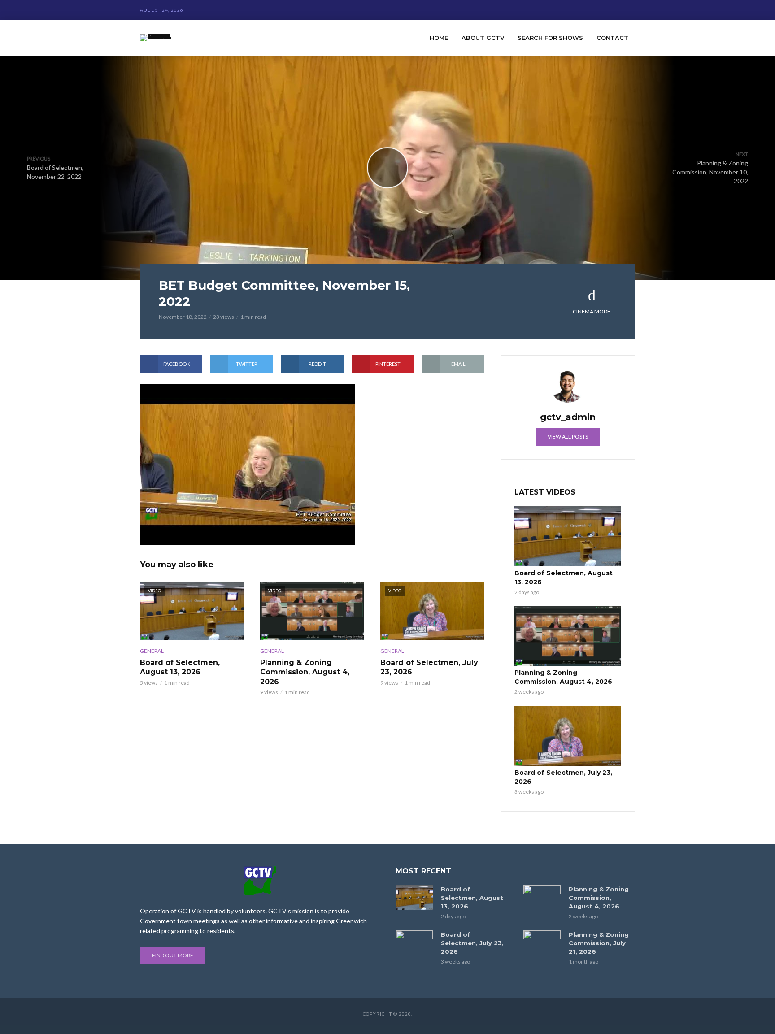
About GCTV (483, 37)
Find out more (172, 955)
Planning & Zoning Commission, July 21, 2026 (599, 943)
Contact (612, 37)
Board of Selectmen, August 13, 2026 (180, 667)
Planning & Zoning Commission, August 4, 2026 (304, 672)
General (152, 650)
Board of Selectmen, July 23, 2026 (429, 667)
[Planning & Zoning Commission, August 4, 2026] (567, 636)
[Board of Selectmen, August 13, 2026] (567, 536)
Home (439, 37)
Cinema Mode (591, 311)
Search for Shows (550, 37)
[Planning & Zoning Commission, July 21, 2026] (542, 942)
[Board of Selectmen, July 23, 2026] (567, 736)
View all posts (568, 436)
